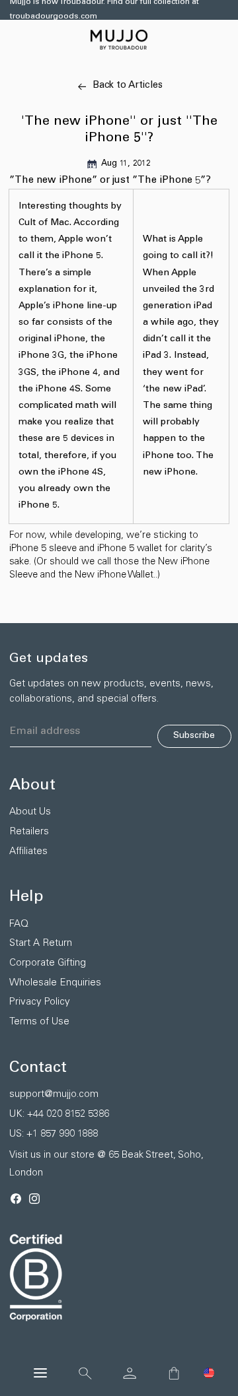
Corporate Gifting (47, 963)
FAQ (18, 924)
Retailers (29, 832)
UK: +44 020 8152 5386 (59, 1114)
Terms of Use (39, 1022)
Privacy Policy (39, 1002)
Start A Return (40, 943)
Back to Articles (128, 85)
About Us (30, 812)
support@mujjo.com (54, 1095)
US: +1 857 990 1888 (53, 1134)
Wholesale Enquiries (55, 983)
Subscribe (194, 736)
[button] (209, 1373)
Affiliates (28, 852)
